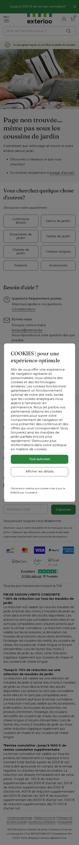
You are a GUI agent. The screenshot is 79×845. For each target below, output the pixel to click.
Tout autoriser (39, 459)
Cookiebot (31, 492)
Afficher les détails (39, 472)
